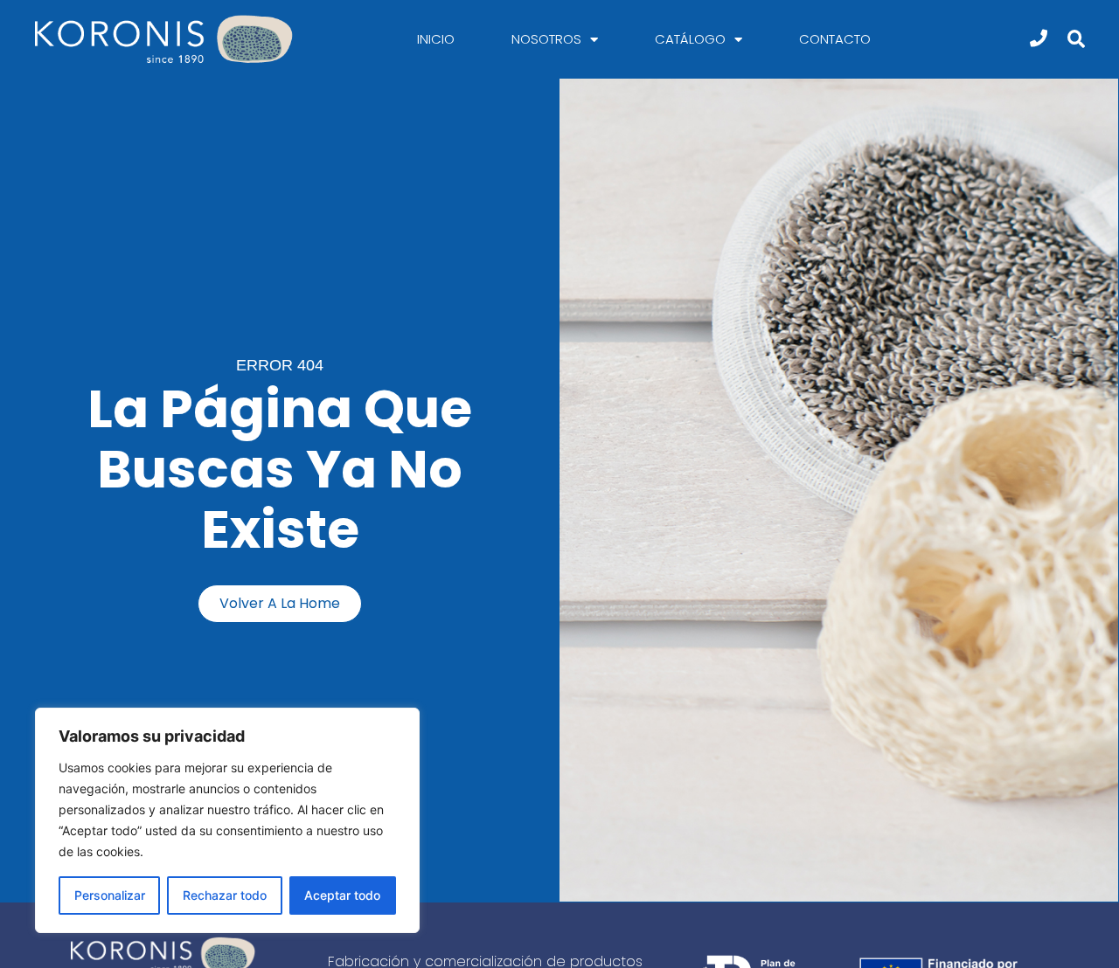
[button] (1076, 40)
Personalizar (109, 895)
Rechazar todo (225, 895)
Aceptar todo (342, 895)
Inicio (436, 39)
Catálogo (690, 39)
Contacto (835, 39)
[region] (227, 820)
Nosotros (546, 39)
